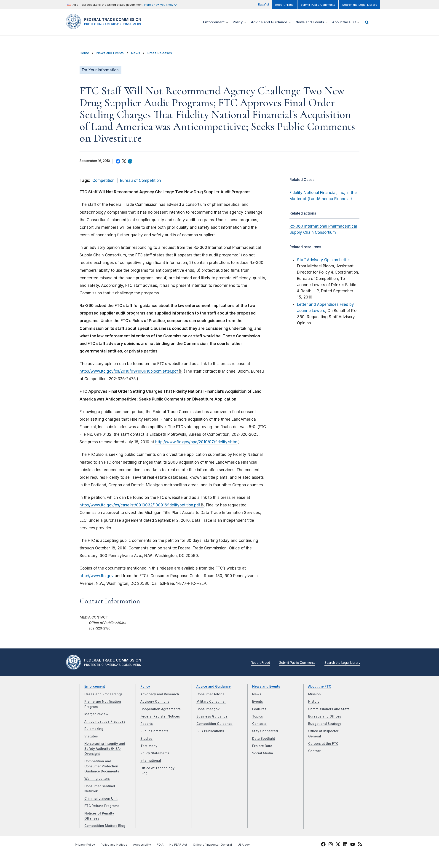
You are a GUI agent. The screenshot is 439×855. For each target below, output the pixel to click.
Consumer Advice (210, 694)
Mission (314, 694)
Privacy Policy (85, 844)
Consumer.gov (208, 709)
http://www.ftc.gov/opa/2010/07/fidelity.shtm (196, 442)
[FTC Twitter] (338, 844)
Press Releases (159, 53)
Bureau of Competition (140, 180)
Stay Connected (265, 731)
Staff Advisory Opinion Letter (323, 260)
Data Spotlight (263, 738)
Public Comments (154, 731)
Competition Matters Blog (104, 826)
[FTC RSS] (360, 845)
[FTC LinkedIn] (345, 845)
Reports (146, 724)
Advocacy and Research (159, 694)
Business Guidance (212, 716)
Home (84, 53)
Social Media (262, 753)
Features (259, 709)
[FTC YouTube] (352, 845)
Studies (146, 738)
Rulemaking (93, 729)
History (313, 701)
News (135, 53)
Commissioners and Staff (328, 709)
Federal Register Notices (160, 716)
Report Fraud (284, 4)
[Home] (105, 26)
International (150, 760)
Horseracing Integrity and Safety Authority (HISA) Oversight (104, 749)
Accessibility (142, 844)
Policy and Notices (114, 844)
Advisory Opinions (154, 701)
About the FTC (319, 686)
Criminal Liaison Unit (101, 798)
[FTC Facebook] (323, 845)
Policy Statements (154, 753)
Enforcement (94, 686)
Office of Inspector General (212, 844)
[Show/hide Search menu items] (366, 22)
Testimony (148, 746)
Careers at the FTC (323, 743)
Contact (314, 751)
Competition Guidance (214, 724)
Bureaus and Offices (324, 716)
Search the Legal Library (359, 4)
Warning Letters (97, 778)
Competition (103, 180)
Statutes (91, 736)
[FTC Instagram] (330, 845)
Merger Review (96, 714)
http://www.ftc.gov (97, 575)
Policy (145, 686)
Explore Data (262, 746)
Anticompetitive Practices (104, 721)
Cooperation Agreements (160, 709)
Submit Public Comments (318, 4)
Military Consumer (211, 701)
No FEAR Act (178, 844)
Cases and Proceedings (103, 694)
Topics (257, 716)
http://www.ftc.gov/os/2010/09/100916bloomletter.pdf (129, 371)
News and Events (110, 53)
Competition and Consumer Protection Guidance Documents (101, 766)
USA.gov (244, 844)
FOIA (160, 844)
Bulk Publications (210, 731)
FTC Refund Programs (102, 806)
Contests (259, 724)
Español (263, 4)
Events (257, 701)
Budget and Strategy (324, 724)
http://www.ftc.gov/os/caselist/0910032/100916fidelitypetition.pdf (140, 505)
